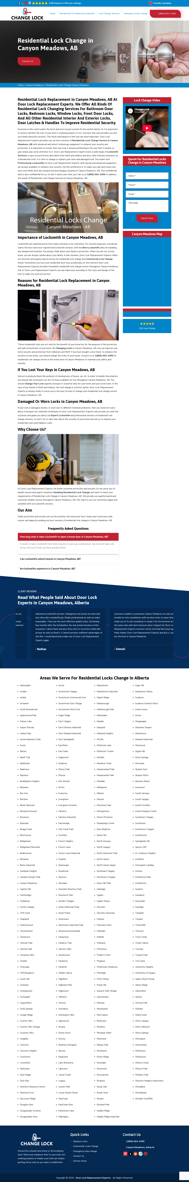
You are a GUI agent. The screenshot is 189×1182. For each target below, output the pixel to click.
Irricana (61, 1026)
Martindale (102, 715)
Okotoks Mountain (106, 913)
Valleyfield (140, 990)
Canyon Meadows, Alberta (140, 1147)
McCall (100, 739)
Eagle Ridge (64, 715)
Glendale (62, 883)
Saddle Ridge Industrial (108, 1116)
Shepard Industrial (144, 739)
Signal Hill (140, 751)
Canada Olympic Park (30, 877)
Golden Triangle (66, 901)
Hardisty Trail (65, 942)
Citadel (23, 960)
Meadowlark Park (105, 775)
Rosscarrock (102, 1074)
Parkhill (100, 937)
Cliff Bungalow (27, 972)
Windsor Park (141, 1074)
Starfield (139, 859)
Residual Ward (104, 1032)
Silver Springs (141, 757)
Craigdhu (24, 1038)
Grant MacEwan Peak (68, 907)
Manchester (102, 685)
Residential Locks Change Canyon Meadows (67, 85)
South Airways (142, 793)
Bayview (24, 775)
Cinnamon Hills (27, 955)
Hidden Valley (65, 972)
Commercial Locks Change (85, 1146)
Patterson (102, 949)
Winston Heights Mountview (149, 1080)
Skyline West (141, 775)
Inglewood (63, 1020)
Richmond (101, 1038)
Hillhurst (62, 996)
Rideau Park (102, 1044)
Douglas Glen (26, 1104)
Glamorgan (63, 865)
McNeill (100, 757)
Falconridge (64, 823)
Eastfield (62, 745)
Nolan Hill (102, 835)
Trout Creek (141, 937)
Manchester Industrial (107, 691)
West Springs (142, 1032)
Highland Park (65, 984)
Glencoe (62, 877)
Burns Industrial (27, 865)
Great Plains (64, 913)
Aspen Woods (27, 727)
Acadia (23, 691)
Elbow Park (64, 769)
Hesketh (62, 966)
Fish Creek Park (65, 829)
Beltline (24, 799)
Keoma (61, 1038)
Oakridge (101, 889)
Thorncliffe (140, 925)
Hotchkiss (63, 1008)
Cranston (24, 1044)
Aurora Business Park (30, 739)
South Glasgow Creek (145, 811)
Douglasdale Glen (28, 1116)
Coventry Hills (27, 1032)
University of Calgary (145, 972)
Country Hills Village (30, 1026)
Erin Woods (64, 781)
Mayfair (100, 721)
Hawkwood (64, 955)
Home (52, 13)
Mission (100, 799)
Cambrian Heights (28, 871)
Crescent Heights (28, 1050)
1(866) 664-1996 (167, 13)
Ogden (100, 895)
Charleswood (26, 925)
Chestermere (26, 931)
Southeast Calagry (144, 817)
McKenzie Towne (105, 751)
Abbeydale (25, 685)
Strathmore (140, 883)
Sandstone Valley (143, 691)
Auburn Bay (25, 733)
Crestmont (25, 1056)
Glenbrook (63, 871)
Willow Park (141, 1068)
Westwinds (141, 1044)
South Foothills (142, 805)
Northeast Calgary (106, 871)
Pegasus (101, 960)
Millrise (100, 793)
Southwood (141, 835)
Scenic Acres (141, 709)
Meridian (101, 781)
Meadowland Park (105, 769)
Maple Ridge (103, 697)
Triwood (139, 931)
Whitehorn (140, 1050)
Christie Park (26, 949)
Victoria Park (141, 1002)
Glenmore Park (65, 895)
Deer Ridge (25, 1074)
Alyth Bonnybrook (29, 709)
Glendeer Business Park (70, 889)
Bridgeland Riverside (30, 847)
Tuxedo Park (141, 955)
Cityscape (24, 966)
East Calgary (64, 721)
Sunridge (139, 907)
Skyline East (141, 769)
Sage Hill (139, 685)
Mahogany (63, 1116)
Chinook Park (26, 942)
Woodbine (140, 1086)
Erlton (61, 787)
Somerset (140, 787)
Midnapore (102, 787)
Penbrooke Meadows (107, 966)
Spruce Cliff (140, 847)
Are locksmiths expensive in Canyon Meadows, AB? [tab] (47, 568)
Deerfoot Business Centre (32, 1086)
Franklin (62, 859)
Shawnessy (140, 733)
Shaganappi (140, 721)
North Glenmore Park (107, 853)
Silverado (139, 763)
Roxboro (101, 1080)
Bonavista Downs (28, 811)
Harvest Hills (64, 949)
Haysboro (63, 960)
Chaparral (24, 919)
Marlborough (103, 703)
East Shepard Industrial (69, 733)
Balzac (23, 751)
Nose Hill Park (104, 883)
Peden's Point (104, 955)
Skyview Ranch (142, 781)
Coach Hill (25, 979)
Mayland (101, 727)
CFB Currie (25, 913)
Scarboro (139, 697)
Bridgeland (25, 841)
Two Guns (140, 960)
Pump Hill (101, 984)
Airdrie (23, 697)
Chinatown (25, 937)
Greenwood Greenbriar (69, 931)
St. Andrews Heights (145, 853)
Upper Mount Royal (144, 979)
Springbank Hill (142, 841)
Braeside (24, 823)
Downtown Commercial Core (72, 697)
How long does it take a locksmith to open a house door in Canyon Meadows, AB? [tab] (64, 536)
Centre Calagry (27, 907)
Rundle (100, 1098)
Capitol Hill (25, 889)
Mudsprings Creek (105, 823)
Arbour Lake (26, 721)
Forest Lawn (64, 847)
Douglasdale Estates (30, 1110)
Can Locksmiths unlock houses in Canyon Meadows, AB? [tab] (50, 558)
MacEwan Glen (65, 1104)
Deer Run (24, 1080)
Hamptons (63, 937)
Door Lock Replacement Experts (93, 1177)
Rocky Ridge (103, 1056)
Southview (140, 823)
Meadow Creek (104, 763)
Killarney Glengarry (67, 1044)
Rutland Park (103, 1104)
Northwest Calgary (106, 877)
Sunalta (139, 889)
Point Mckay (103, 979)
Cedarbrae (25, 901)
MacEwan (63, 1098)
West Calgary (142, 1020)
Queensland (102, 996)
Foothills (62, 835)
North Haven (103, 859)
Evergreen (63, 799)
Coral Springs (26, 1008)
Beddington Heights (30, 781)
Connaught (25, 996)
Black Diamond (27, 805)
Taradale (139, 913)
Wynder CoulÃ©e (144, 1098)
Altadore (24, 703)
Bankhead (24, 763)
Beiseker (24, 787)
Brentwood (25, 835)
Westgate (140, 1038)
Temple (139, 919)
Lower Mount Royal (68, 1092)
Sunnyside (140, 901)
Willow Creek (142, 1062)
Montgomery (103, 811)
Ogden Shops (103, 901)
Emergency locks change (136, 13)
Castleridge (25, 895)
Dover (61, 685)
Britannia (24, 859)
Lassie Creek (64, 1074)
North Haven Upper (106, 865)
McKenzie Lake (104, 745)
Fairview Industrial (67, 817)
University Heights (144, 966)
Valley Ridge (141, 984)
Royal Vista (102, 1092)
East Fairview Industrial (69, 727)
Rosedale (101, 1062)
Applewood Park (28, 715)
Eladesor (62, 763)
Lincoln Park (64, 1086)
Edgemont (63, 757)
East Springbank (66, 739)
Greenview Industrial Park (70, 925)
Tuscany (139, 949)
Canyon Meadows (34, 85)
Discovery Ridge (28, 1098)
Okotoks (101, 907)
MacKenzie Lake (66, 1110)
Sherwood (140, 745)
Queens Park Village (107, 990)
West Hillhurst (142, 1026)
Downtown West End (69, 709)
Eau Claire (63, 751)
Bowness (24, 817)
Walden (139, 1008)
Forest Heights (65, 841)
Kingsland (63, 1056)
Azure (23, 745)
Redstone (101, 1020)
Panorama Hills (104, 925)
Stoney (138, 871)
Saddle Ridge (103, 1110)
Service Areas (80, 1160)
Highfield (62, 979)
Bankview (24, 769)
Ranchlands (102, 1008)
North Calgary (103, 847)
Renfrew (101, 1026)
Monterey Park (104, 805)
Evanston (63, 793)
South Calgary (142, 799)
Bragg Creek (26, 829)
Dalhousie (25, 1068)
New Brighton (103, 829)
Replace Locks (80, 1141)
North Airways (104, 841)
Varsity (138, 996)
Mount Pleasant (104, 817)
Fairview (62, 811)
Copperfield (25, 1002)
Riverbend (102, 1050)
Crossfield (25, 1062)
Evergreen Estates (67, 805)
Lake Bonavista (65, 1062)
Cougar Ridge (26, 1014)
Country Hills (26, 1020)
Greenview (63, 919)
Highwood (63, 990)
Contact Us (27, 61)
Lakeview (63, 1068)
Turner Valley (141, 942)
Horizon (62, 1002)
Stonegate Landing (144, 865)
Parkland (101, 942)
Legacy (61, 1080)
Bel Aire (24, 793)
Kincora (61, 1050)
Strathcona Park (143, 877)
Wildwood (140, 1056)
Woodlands (141, 1092)
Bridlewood (25, 853)
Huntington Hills (66, 1014)
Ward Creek (141, 1014)
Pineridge (101, 972)
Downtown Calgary (67, 691)
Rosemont (102, 1068)
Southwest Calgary (144, 829)
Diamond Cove (27, 1092)
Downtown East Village (70, 703)
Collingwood (26, 990)
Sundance (139, 895)
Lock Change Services (109, 13)
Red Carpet (102, 1014)
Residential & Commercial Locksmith (77, 13)
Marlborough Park (105, 709)
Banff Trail (25, 757)
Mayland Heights (105, 733)
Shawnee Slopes (143, 727)
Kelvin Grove (64, 1032)
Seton (138, 715)
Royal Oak (102, 1086)
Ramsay (100, 1002)
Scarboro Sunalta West (146, 703)
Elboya (61, 775)
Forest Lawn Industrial (69, 853)
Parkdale (101, 931)
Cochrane (24, 984)
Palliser (100, 919)
